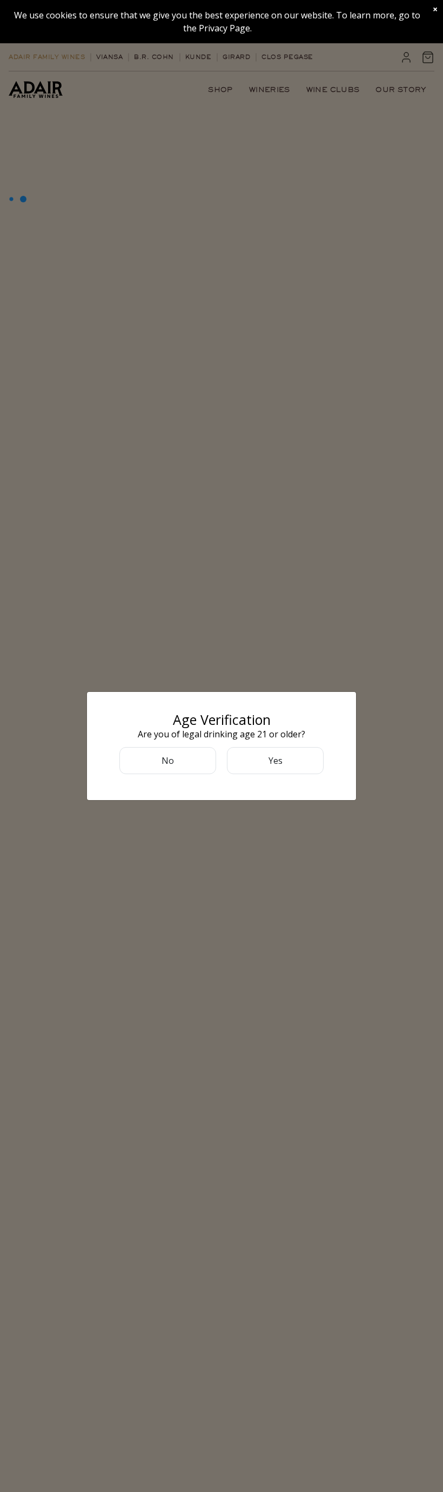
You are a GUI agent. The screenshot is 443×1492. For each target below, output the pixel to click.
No (168, 761)
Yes (276, 761)
